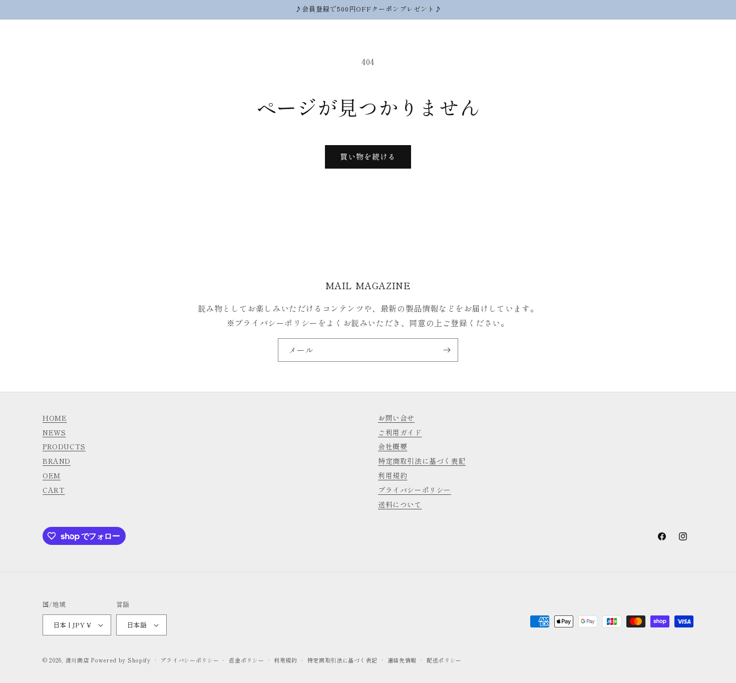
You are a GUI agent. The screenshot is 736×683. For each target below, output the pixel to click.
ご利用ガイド (400, 432)
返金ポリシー (246, 660)
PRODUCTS (64, 446)
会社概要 (392, 446)
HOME (55, 418)
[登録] (447, 350)
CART (54, 490)
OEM (52, 475)
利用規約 (392, 475)
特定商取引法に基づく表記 (422, 461)
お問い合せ (396, 418)
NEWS (54, 432)
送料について (400, 504)
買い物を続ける (368, 156)
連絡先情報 (402, 660)
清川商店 (77, 660)
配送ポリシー (444, 660)
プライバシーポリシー (414, 490)
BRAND (57, 461)
